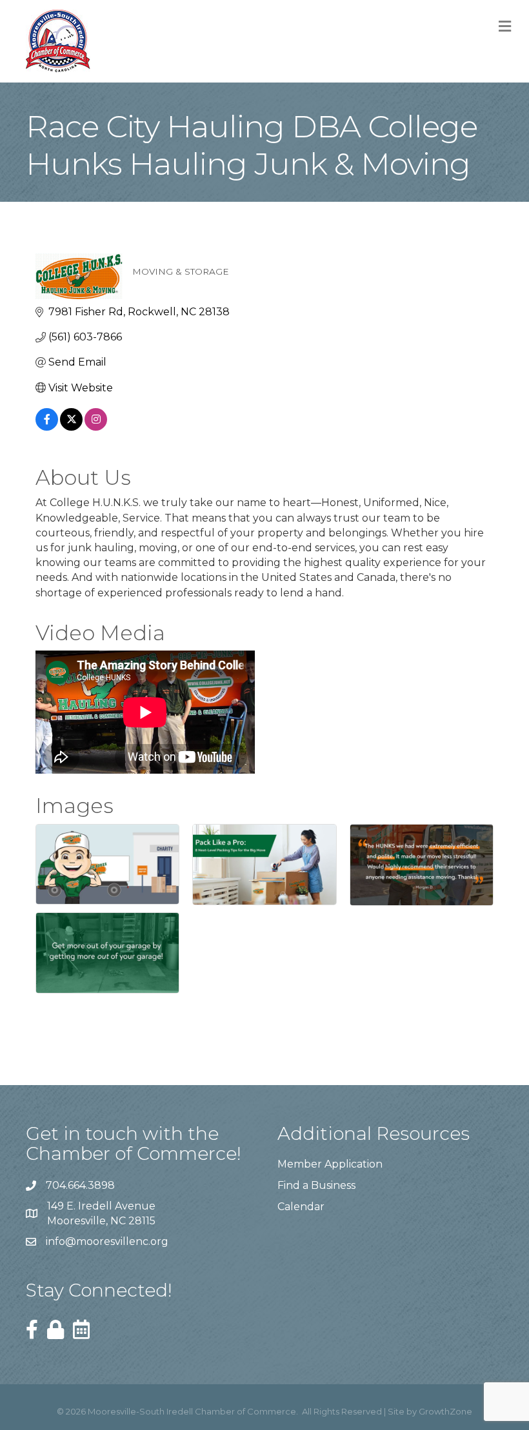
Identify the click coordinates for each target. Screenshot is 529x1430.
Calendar (300, 1206)
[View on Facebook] (46, 427)
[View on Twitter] (71, 427)
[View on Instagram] (96, 427)
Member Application (330, 1164)
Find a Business (316, 1185)
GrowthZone (445, 1411)
